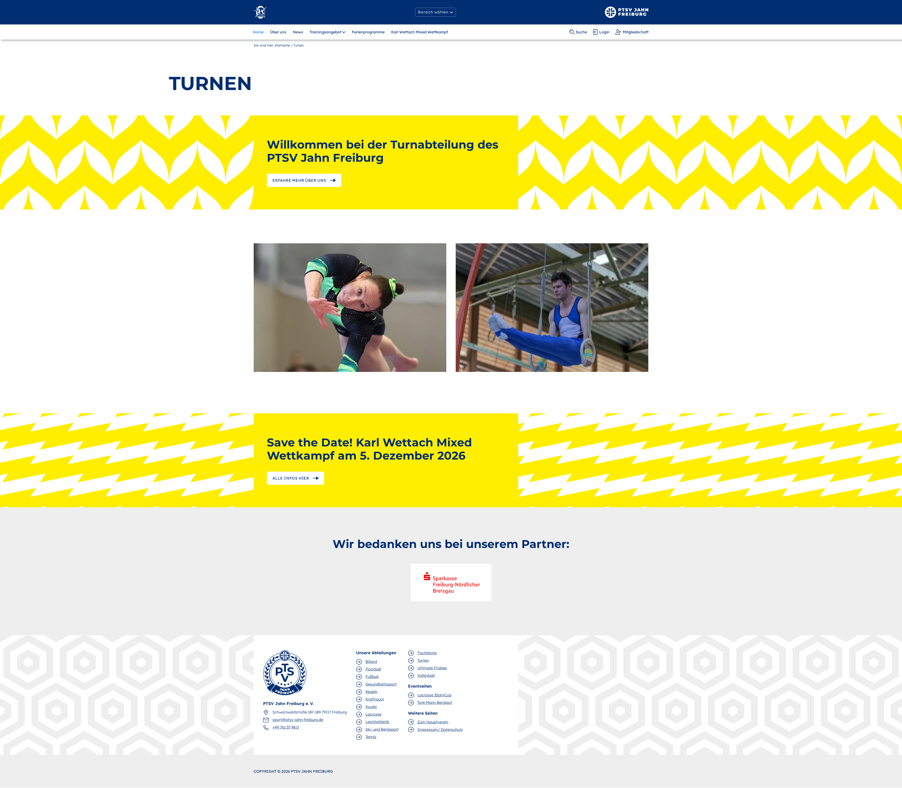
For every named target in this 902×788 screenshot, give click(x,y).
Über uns (278, 32)
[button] (435, 12)
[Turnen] (260, 12)
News (298, 32)
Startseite (282, 45)
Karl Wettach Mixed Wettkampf (419, 32)
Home (258, 32)
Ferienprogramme (368, 32)
